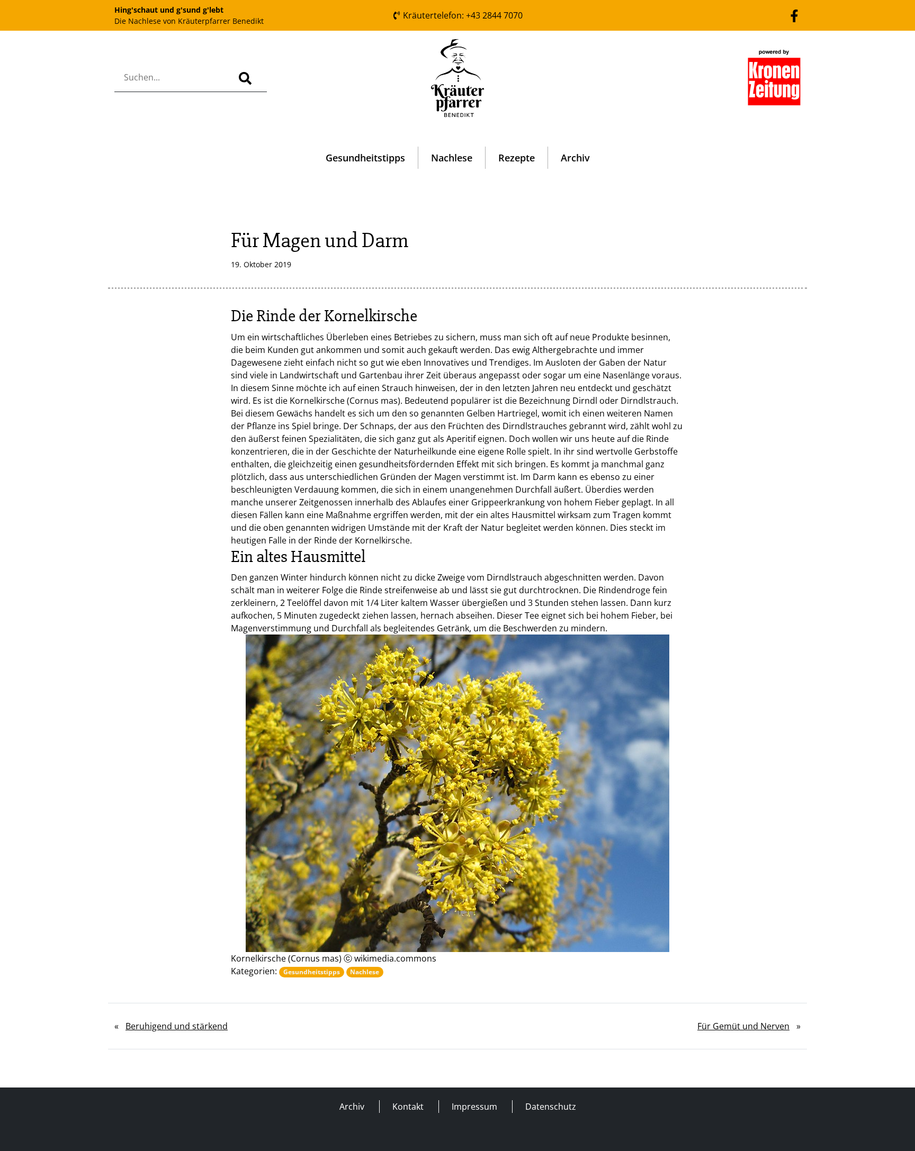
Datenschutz (550, 1106)
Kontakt (408, 1106)
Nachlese (451, 157)
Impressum (474, 1106)
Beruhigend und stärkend (176, 1026)
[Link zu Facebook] (794, 15)
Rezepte (516, 157)
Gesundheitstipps (365, 157)
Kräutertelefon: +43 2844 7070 (462, 15)
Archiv (575, 157)
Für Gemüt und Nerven (743, 1026)
